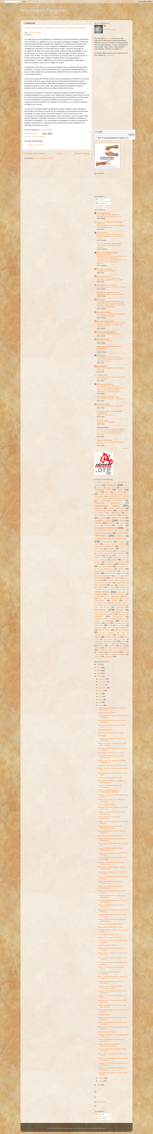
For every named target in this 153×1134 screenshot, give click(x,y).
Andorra (126, 485)
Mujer (124, 598)
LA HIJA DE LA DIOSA (104, 341)
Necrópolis (100, 609)
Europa (104, 560)
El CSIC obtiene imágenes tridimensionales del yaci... (108, 791)
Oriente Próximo (109, 614)
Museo (114, 601)
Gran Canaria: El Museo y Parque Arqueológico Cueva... (110, 987)
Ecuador (96, 551)
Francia (110, 569)
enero (101, 1081)
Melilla (108, 594)
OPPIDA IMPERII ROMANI (106, 332)
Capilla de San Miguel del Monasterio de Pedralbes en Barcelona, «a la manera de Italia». (110, 236)
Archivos (97, 492)
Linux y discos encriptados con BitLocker (110, 399)
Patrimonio (109, 621)
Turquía (126, 650)
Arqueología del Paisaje (117, 496)
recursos (38, 15)
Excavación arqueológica (115, 562)
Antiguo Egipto (111, 488)
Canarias (125, 515)
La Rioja (111, 587)
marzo (101, 705)
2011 (99, 664)
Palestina (108, 618)
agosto (101, 691)
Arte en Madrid (102, 233)
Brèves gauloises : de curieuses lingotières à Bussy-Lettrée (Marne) (111, 226)
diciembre (102, 679)
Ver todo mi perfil (110, 29)
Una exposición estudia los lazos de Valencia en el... (111, 756)
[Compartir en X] (47, 134)
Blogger (103, 1128)
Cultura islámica (117, 544)
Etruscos (96, 560)
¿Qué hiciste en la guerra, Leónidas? (111, 733)
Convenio (121, 542)
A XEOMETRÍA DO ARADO (106, 271)
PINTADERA (101, 366)
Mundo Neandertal (104, 276)
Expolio (97, 564)
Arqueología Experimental (101, 498)
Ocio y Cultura (123, 612)
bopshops (81, 1128)
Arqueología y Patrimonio (43, 10)
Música (96, 607)
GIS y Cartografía (110, 573)
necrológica (120, 607)
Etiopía (114, 557)
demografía (123, 546)
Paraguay (116, 618)
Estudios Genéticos (101, 557)
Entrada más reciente (34, 153)
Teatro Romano (123, 648)
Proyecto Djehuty (104, 1014)
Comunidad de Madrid (103, 533)
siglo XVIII (111, 646)
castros (122, 521)
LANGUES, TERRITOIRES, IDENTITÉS (110, 406)
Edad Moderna (107, 551)
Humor (119, 578)
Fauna (100, 566)
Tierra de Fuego (116, 650)
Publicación (124, 628)
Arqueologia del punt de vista (108, 292)
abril (100, 702)
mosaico (116, 598)
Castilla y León (102, 520)
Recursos (107, 38)
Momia (108, 598)
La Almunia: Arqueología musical (109, 778)
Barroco (103, 513)
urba (125, 652)
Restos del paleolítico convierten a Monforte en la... (110, 882)
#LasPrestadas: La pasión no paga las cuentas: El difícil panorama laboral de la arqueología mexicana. (110, 359)
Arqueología (124, 492)
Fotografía (100, 569)
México (126, 596)
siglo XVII (101, 646)
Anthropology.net (103, 213)
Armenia (115, 492)
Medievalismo (101, 591)
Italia (112, 585)
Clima (125, 528)
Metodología (117, 596)
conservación (106, 542)
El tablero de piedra (104, 269)
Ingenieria (119, 583)
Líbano (96, 589)
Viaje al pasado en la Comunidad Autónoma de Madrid (110, 827)
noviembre (103, 682)
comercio (121, 530)
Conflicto (119, 536)
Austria (96, 512)
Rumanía (96, 643)
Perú (107, 623)
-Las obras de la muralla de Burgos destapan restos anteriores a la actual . (111, 315)
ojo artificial (97, 614)
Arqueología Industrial (120, 498)
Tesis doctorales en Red (106, 713)
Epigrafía (97, 555)
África (96, 482)
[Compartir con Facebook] (49, 134)
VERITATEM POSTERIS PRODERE (109, 334)
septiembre (103, 688)
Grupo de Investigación (102, 576)
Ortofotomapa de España (107, 945)
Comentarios (102, 203)
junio (100, 696)
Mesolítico (97, 596)
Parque (124, 619)
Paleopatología (99, 619)
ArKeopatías (101, 355)
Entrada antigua (81, 153)
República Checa (99, 641)
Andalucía (111, 485)
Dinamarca (123, 549)
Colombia (96, 530)
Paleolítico (41, 136)
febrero (101, 1078)
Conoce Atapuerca (104, 312)
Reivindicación (108, 639)
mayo (101, 699)
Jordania (126, 585)
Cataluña (98, 523)
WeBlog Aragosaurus (105, 384)
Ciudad (120, 525)
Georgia (124, 571)
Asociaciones (98, 510)
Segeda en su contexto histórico (109, 937)
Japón (119, 585)
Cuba (105, 544)
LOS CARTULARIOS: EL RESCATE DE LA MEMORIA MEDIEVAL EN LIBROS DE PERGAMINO (111, 325)
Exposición (109, 564)
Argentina (107, 492)
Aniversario (99, 488)
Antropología (123, 487)
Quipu (122, 632)
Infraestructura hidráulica (103, 583)
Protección (98, 628)
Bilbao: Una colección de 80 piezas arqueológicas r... (110, 887)
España (108, 555)
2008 (99, 673)
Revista (123, 641)
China (96, 525)
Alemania (103, 482)
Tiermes (107, 650)
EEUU (127, 551)
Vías (103, 654)
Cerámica (111, 523)
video (110, 654)
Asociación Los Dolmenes (107, 285)
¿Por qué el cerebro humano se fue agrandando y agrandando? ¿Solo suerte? (110, 279)
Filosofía (118, 566)
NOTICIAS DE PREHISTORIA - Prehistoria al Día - (108, 253)
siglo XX (122, 646)
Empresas (110, 553)
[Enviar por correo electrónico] (43, 134)
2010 (99, 667)
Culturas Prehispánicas (104, 546)
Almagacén (101, 299)
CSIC (96, 544)
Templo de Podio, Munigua (105, 422)
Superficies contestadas (104, 415)
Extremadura (123, 564)
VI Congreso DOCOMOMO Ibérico (110, 924)
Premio (110, 625)
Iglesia (99, 580)
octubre (102, 685)
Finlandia (126, 566)
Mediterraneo (122, 592)
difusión (111, 549)
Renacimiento (121, 639)
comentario (110, 55)
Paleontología (118, 616)
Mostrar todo (125, 448)
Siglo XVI (125, 643)
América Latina (113, 482)
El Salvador (100, 553)
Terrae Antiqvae (103, 427)
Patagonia (97, 621)
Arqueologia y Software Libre (108, 397)
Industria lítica (122, 580)
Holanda (112, 578)
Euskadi (114, 560)
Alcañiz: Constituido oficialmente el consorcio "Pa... (110, 906)
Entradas (100, 200)
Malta (115, 589)
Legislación (122, 587)
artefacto (47, 15)
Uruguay (96, 654)
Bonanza (99, 350)
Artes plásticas (116, 508)
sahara (109, 643)
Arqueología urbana (106, 505)
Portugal (123, 623)
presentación (26, 15)
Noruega (96, 612)
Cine (107, 525)
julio (100, 693)
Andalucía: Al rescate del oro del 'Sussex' (112, 765)
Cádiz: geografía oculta (106, 804)
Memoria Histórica (118, 594)
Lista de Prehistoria (104, 440)
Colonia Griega (108, 530)
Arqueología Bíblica (104, 494)
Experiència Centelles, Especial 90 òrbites (110, 294)
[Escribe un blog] (45, 134)
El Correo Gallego (34, 32)
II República (111, 580)
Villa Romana (120, 654)
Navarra (106, 607)
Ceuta (122, 523)
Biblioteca (117, 513)
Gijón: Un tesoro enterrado (107, 1032)
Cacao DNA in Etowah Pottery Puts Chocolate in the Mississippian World (109, 215)
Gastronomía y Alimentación (105, 571)
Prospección (120, 625)
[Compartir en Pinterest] (51, 134)
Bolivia (127, 512)
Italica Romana (102, 420)
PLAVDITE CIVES (103, 404)
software (70, 15)
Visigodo (97, 656)
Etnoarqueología (122, 557)
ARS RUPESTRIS (103, 339)
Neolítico (119, 610)
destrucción (98, 549)
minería (100, 598)
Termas (100, 650)
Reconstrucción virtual (102, 635)
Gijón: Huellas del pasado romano (110, 927)
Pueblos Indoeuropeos (107, 632)
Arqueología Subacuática (107, 503)
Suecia (106, 648)
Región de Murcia (112, 637)
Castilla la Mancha (117, 518)
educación (119, 551)
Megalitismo (98, 594)
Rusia (103, 643)
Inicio (59, 153)
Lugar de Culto (105, 589)
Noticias (103, 612)
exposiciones (59, 15)
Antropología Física (102, 490)
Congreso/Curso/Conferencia (110, 538)
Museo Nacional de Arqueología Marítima (114, 605)
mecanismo (123, 589)
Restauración (111, 641)
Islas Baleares (100, 585)
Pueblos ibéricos (122, 630)
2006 (99, 1085)
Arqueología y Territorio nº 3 (108, 934)
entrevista (120, 553)
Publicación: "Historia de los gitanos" (111, 753)
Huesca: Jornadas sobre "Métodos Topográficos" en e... (110, 849)
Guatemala (118, 575)
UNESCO (100, 652)
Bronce (98, 515)
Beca (109, 513)
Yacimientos (108, 656)
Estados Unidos (121, 555)
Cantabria (102, 518)
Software (97, 648)
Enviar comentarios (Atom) (43, 158)
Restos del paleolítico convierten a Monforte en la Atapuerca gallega (55, 28)
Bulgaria (105, 515)
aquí (121, 49)
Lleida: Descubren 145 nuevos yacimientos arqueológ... (109, 1045)
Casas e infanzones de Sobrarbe (109, 243)
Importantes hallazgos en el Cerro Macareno (111, 287)
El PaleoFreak (102, 375)
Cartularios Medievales (105, 321)
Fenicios (108, 566)
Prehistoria (98, 625)
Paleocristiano (122, 614)
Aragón (120, 490)
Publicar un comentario (35, 145)
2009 (99, 670)
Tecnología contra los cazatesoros (110, 836)
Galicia (34, 136)
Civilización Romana (105, 527)
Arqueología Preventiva (111, 501)
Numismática (112, 612)
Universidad (113, 652)
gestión (97, 573)
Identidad (126, 578)
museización (99, 601)
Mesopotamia (107, 596)
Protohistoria (111, 628)
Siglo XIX (117, 643)
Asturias (109, 510)
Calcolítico (113, 515)
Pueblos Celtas (104, 630)
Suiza (112, 648)
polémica (115, 623)
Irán (126, 582)
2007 (99, 676)
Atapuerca (121, 510)
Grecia (123, 573)
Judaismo (100, 587)
